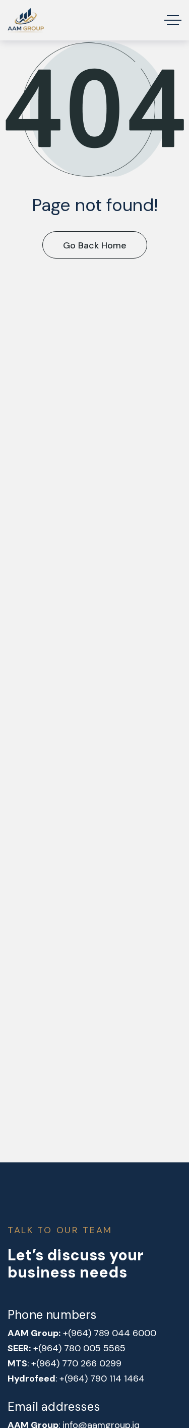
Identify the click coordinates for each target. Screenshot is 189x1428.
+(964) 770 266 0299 (76, 1363)
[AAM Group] (26, 20)
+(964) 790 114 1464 (102, 1378)
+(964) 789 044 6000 (109, 1333)
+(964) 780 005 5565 (79, 1348)
